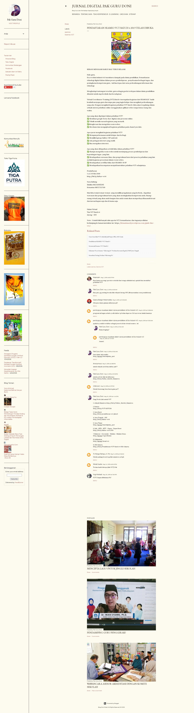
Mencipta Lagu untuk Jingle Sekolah (111, 568)
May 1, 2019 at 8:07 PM (107, 277)
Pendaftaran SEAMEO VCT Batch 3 (99, 241)
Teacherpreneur (100, 14)
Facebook (8, 68)
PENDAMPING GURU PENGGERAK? (106, 632)
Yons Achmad (9, 388)
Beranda (76, 14)
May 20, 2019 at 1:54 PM (110, 474)
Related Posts (152, 261)
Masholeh (96, 277)
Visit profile (14, 23)
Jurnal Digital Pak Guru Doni (101, 6)
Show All (8, 458)
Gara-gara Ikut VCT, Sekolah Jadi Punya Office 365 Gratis (106, 237)
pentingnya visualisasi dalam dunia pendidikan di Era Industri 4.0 (115, 310)
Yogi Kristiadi (97, 474)
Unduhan (124, 14)
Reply (95, 285)
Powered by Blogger (113, 703)
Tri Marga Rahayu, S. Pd (101, 454)
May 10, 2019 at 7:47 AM (107, 338)
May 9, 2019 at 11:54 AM (117, 327)
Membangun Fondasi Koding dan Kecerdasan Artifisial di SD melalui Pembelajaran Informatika (14, 416)
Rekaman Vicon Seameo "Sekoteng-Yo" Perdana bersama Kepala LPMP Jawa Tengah (114, 251)
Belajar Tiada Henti (10, 412)
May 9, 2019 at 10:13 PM (111, 374)
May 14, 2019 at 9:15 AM (117, 454)
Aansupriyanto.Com (11, 445)
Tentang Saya (86, 14)
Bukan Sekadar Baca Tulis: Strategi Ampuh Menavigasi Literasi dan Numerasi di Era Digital (14, 436)
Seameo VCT (69, 35)
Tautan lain (8, 55)
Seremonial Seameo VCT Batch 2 (98, 246)
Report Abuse (9, 44)
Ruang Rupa (9, 75)
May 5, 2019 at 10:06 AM (120, 300)
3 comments (95, 636)
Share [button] (67, 24)
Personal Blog (10, 59)
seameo (68, 32)
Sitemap (132, 14)
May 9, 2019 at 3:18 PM (109, 363)
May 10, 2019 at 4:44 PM (111, 396)
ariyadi (6, 424)
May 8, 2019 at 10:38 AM (146, 310)
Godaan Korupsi (9, 407)
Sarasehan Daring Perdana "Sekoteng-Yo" (101, 255)
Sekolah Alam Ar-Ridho (13, 72)
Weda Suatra (97, 464)
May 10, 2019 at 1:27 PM (107, 386)
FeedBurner (19, 482)
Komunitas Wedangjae (13, 65)
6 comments (95, 572)
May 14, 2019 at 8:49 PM (110, 464)
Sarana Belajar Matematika (102, 300)
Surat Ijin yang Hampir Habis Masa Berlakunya (14, 455)
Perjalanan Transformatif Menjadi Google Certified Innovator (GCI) (13, 364)
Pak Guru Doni (98, 289)
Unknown (96, 386)
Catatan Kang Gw (10, 397)
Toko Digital (9, 62)
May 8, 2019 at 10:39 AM (146, 320)
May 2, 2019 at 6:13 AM (110, 289)
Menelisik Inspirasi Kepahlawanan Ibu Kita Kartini (12, 371)
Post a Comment (97, 690)
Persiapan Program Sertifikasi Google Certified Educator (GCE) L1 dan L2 (13, 355)
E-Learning (114, 14)
